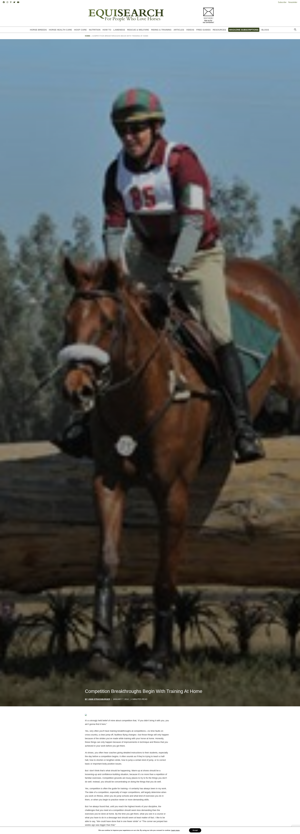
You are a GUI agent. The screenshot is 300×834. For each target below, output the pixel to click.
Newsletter (292, 2)
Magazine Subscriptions (243, 29)
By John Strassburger (97, 699)
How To (107, 29)
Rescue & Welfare (138, 29)
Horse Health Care (60, 29)
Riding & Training (161, 29)
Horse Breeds (38, 29)
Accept (195, 830)
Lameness (119, 29)
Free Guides (203, 29)
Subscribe (282, 2)
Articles (179, 29)
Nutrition (94, 29)
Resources (219, 29)
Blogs (265, 29)
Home (87, 36)
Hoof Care (80, 29)
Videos (190, 29)
